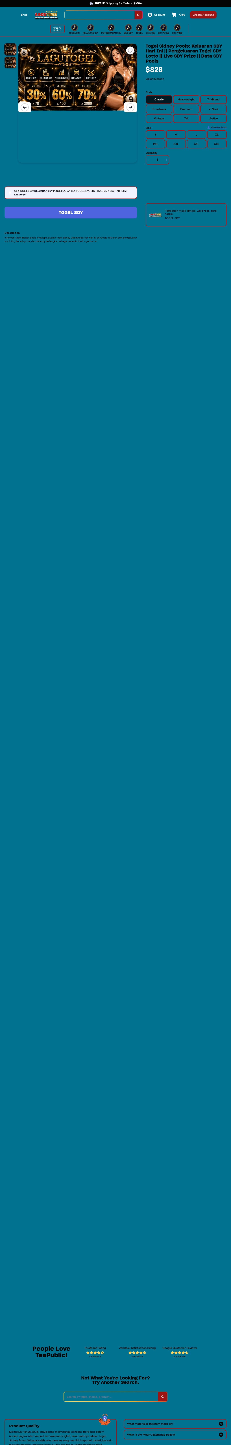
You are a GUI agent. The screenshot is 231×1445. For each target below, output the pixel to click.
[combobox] (100, 15)
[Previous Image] (24, 107)
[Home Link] (46, 15)
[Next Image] (130, 107)
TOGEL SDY (71, 212)
